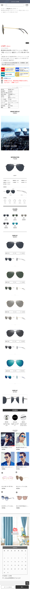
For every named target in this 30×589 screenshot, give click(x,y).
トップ (2, 8)
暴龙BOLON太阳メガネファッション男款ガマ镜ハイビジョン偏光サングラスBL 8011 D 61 (15, 11)
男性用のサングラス (11, 8)
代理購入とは (7, 78)
